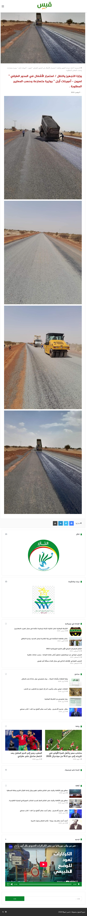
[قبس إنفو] (43, 6)
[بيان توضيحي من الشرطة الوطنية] (75, 702)
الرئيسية (77, 68)
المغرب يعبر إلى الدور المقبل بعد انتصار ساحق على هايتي (26, 754)
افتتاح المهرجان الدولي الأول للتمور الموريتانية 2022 (64, 648)
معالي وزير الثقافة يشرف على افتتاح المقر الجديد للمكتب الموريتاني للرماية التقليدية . (38, 800)
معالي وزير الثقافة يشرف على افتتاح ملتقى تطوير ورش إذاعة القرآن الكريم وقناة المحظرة (37, 790)
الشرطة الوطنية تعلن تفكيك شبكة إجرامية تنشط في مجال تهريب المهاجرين (41, 628)
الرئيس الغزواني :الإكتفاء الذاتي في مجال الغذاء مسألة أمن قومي (59, 661)
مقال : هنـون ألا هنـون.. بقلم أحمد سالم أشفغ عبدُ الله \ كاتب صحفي (44, 709)
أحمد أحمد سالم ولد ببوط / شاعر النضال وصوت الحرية (49, 821)
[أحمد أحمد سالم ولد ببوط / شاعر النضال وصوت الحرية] (75, 825)
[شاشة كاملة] (8, 884)
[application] (43, 864)
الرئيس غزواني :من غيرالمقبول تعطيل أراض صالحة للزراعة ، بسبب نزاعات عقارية (54, 655)
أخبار (72, 68)
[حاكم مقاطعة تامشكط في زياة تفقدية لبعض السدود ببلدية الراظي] (75, 641)
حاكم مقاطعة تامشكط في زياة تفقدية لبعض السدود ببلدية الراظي (44, 638)
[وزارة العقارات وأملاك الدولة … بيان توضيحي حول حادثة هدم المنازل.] (75, 682)
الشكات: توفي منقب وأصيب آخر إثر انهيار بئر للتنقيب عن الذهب (46, 689)
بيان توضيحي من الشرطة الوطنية (56, 699)
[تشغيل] (79, 884)
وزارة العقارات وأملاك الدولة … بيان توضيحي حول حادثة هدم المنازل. (44, 679)
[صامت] (12, 884)
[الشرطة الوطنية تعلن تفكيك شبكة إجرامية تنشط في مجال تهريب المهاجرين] (75, 631)
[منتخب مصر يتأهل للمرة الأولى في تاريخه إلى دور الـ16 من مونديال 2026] (63, 740)
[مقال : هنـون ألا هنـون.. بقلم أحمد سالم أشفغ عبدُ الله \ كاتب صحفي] (75, 712)
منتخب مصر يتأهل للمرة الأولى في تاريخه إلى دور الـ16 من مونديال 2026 (64, 754)
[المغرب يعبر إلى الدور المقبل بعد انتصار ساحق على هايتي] (23, 740)
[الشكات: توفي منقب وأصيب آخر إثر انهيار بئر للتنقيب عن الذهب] (75, 692)
